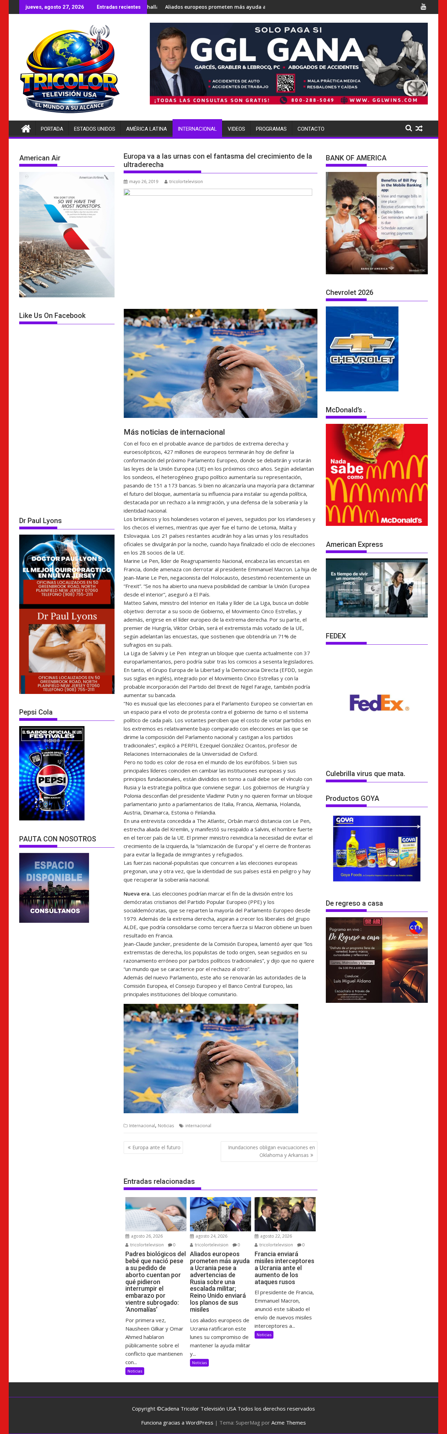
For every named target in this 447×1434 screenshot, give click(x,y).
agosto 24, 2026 (211, 1236)
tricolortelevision (186, 181)
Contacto (311, 129)
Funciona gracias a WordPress (177, 1422)
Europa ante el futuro (156, 1147)
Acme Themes (288, 1422)
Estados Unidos (94, 129)
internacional (198, 1126)
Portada (52, 129)
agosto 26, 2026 (146, 1236)
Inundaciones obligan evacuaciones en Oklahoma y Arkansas (271, 1151)
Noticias (166, 1126)
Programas (271, 129)
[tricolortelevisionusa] (26, 128)
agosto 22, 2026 (275, 1236)
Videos (236, 129)
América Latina (146, 129)
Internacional (197, 129)
